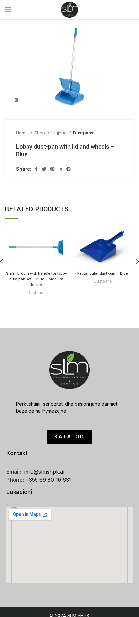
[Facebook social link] (36, 169)
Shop (40, 132)
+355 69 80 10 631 (48, 480)
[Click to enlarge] (16, 100)
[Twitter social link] (44, 169)
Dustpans (83, 132)
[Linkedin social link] (60, 169)
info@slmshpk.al (44, 471)
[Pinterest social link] (52, 169)
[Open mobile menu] (8, 9)
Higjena (59, 132)
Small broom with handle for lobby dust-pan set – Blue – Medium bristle (36, 279)
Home (22, 132)
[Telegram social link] (68, 169)
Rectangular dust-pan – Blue (102, 273)
